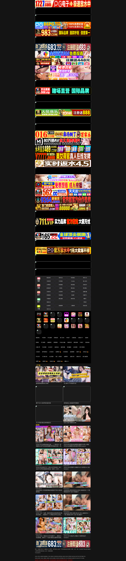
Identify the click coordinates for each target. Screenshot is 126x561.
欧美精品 (73, 277)
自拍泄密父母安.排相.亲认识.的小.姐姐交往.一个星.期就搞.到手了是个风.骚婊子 (76, 513)
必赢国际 (49, 342)
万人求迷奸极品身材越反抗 (43, 422)
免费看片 (66, 356)
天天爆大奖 (44, 356)
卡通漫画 (49, 298)
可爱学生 (73, 291)
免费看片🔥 (58, 351)
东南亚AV (85, 284)
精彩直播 (76, 342)
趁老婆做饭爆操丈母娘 (42, 383)
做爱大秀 (72, 356)
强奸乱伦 (61, 277)
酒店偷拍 (87, 342)
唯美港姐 (73, 284)
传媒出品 (49, 302)
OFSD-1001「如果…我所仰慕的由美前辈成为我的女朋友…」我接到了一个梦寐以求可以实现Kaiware (49, 514)
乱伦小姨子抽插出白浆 (70, 422)
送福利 (86, 337)
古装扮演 (49, 291)
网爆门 (85, 298)
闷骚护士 (85, 295)
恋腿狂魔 (85, 291)
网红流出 (73, 288)
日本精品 (61, 281)
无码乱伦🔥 (85, 351)
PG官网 (44, 337)
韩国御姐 (61, 284)
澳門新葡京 (44, 351)
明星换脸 (61, 295)
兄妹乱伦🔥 (52, 361)
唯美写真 (73, 298)
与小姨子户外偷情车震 (70, 383)
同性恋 (85, 302)
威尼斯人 (38, 337)
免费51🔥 (78, 351)
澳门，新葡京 (59, 356)
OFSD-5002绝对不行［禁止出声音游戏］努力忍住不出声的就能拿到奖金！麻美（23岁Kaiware (48, 468)
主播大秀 (38, 347)
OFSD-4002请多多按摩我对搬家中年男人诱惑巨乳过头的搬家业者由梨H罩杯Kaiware (76, 445)
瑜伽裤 (72, 295)
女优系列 (61, 291)
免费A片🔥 (45, 361)
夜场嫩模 (69, 347)
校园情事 (61, 305)
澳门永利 (62, 337)
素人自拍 (85, 281)
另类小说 (49, 309)
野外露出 (85, 288)
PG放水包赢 (62, 342)
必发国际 (75, 347)
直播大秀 (78, 356)
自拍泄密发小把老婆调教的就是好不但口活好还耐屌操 (49, 491)
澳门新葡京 (82, 347)
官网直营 (56, 337)
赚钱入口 (67, 361)
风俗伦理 (85, 305)
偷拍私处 (57, 347)
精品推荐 (49, 277)
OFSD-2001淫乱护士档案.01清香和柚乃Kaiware (75, 536)
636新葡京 (65, 351)
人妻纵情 (73, 305)
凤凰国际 (56, 342)
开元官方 (38, 356)
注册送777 (80, 337)
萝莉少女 (85, 277)
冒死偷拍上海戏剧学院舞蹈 (71, 403)
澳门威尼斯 (85, 356)
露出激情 (61, 298)
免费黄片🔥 (59, 361)
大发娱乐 (38, 351)
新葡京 (37, 342)
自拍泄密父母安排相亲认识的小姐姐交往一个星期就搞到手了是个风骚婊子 (77, 491)
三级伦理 (49, 281)
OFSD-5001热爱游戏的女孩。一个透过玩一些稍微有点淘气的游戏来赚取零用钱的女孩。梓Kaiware (48, 446)
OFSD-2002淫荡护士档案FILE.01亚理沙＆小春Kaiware (77, 468)
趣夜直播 (63, 347)
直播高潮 (69, 342)
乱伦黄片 (50, 347)
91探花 (60, 288)
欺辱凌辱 (49, 288)
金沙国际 (51, 356)
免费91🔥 (38, 361)
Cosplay (73, 281)
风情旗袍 (49, 295)
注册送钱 (74, 337)
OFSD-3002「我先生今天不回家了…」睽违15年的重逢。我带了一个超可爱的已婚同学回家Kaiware (48, 537)
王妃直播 (44, 347)
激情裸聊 (72, 351)
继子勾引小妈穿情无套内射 (43, 403)
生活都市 (49, 305)
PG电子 (68, 337)
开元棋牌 (50, 337)
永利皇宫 (51, 351)
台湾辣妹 (49, 284)
